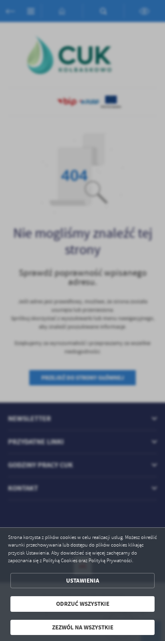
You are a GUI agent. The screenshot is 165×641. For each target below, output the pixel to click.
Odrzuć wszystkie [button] (82, 604)
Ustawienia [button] (82, 581)
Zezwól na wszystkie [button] (82, 627)
